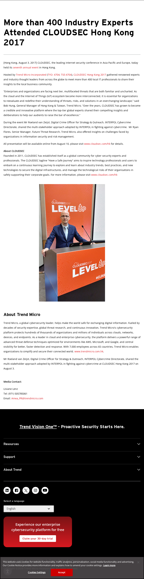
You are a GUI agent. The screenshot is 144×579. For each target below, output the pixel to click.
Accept (61, 572)
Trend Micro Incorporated (31, 74)
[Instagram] (35, 490)
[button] (29, 508)
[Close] (138, 562)
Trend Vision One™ (38, 426)
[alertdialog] (72, 568)
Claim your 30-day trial (36, 537)
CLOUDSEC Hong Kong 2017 (90, 74)
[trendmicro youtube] (44, 490)
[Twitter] (26, 490)
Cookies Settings (36, 572)
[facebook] (16, 490)
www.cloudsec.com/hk (97, 143)
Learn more (109, 565)
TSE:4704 (66, 74)
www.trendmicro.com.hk (88, 351)
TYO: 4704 (54, 74)
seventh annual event (25, 67)
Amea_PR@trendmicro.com (27, 398)
